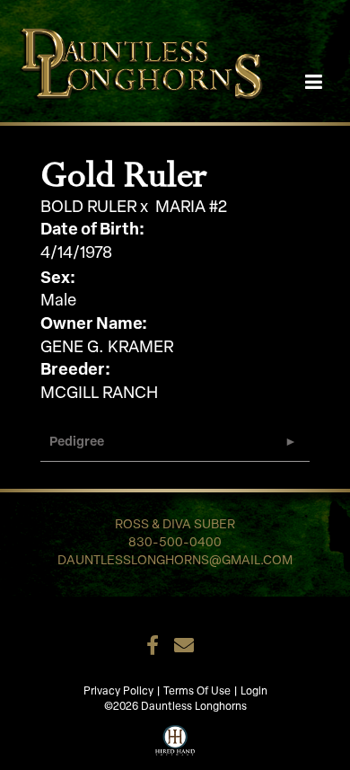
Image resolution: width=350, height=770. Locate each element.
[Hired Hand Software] (175, 738)
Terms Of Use (197, 691)
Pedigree (76, 442)
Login (254, 691)
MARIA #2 (191, 208)
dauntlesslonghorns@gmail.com (175, 561)
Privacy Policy (118, 691)
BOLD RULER (88, 208)
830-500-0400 (175, 543)
